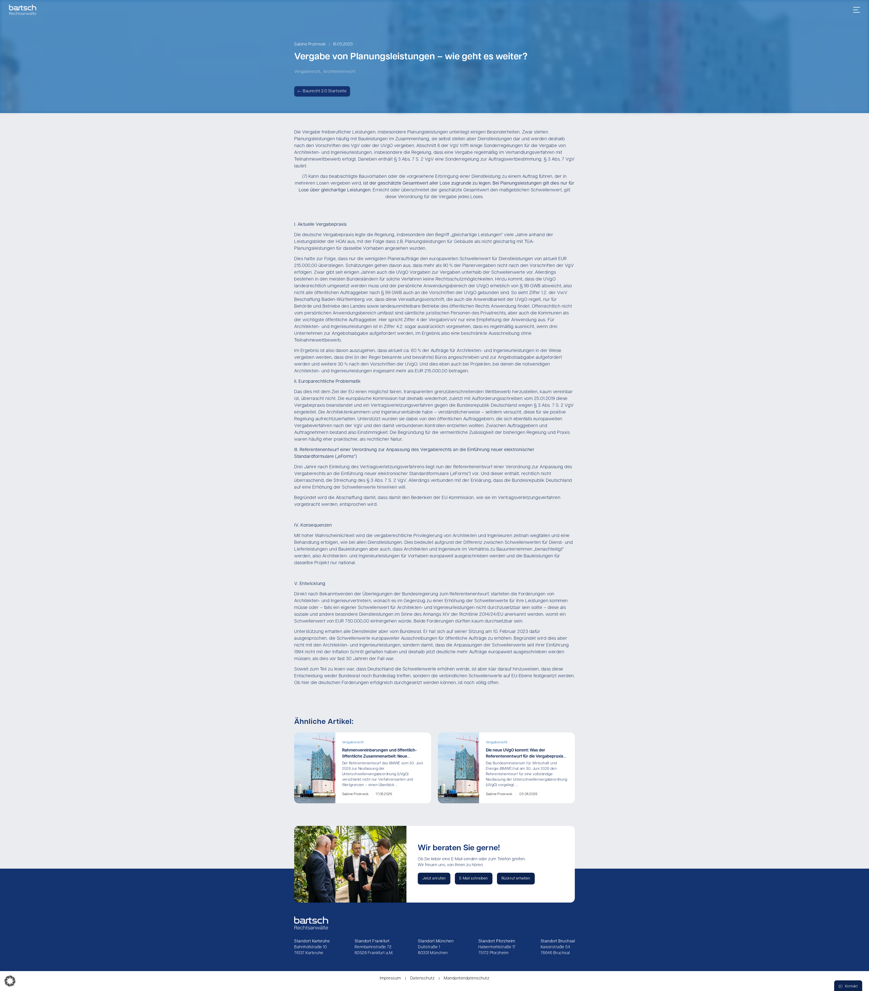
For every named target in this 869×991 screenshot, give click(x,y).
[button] (10, 981)
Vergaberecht (307, 72)
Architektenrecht (339, 72)
